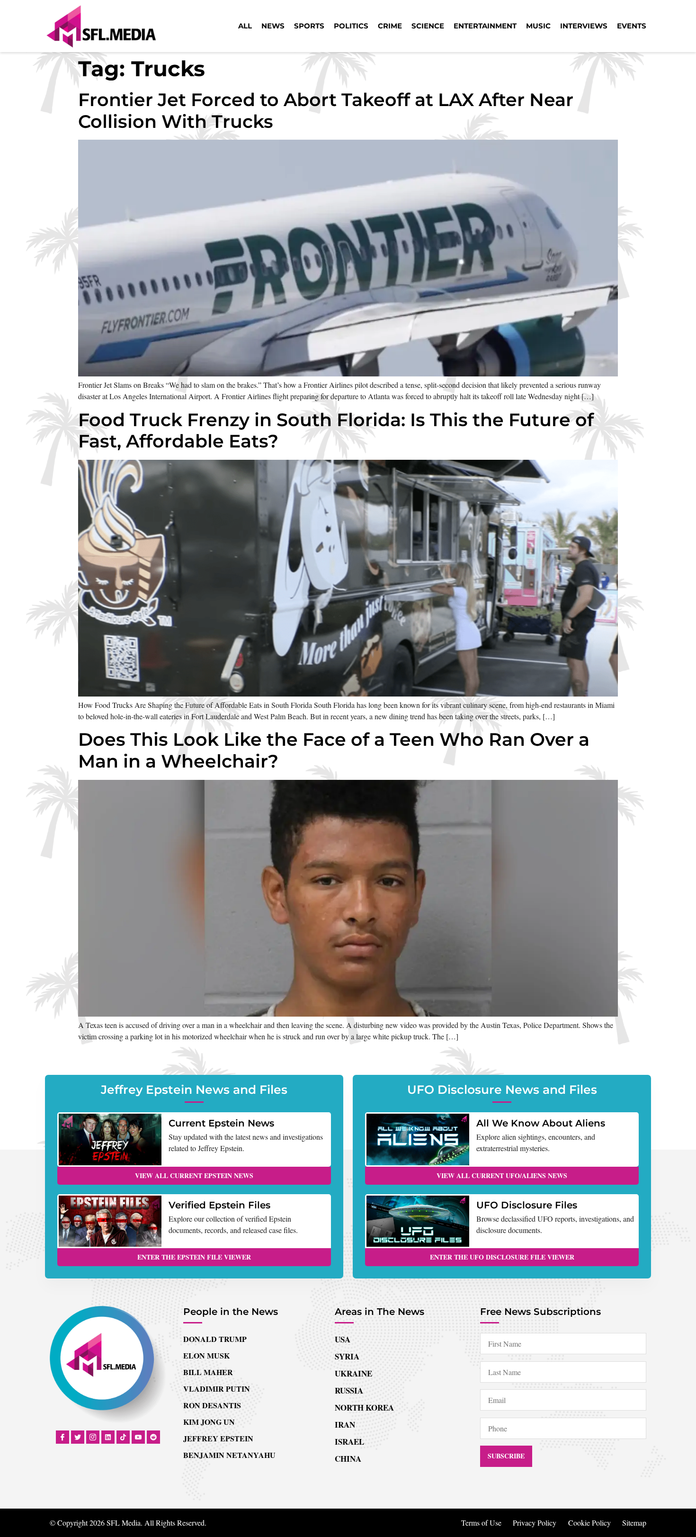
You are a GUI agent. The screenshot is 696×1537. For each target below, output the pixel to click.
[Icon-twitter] (77, 1437)
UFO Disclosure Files (526, 1205)
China (348, 1459)
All (245, 25)
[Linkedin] (108, 1437)
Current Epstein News (221, 1123)
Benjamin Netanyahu (229, 1454)
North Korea (364, 1407)
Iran (345, 1424)
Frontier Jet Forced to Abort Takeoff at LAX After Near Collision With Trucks (325, 111)
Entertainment (485, 25)
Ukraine (353, 1373)
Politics (351, 25)
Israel (349, 1442)
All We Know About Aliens (540, 1123)
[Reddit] (153, 1437)
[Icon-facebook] (62, 1437)
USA (342, 1339)
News (273, 25)
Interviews (583, 25)
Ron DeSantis (212, 1405)
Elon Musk (206, 1355)
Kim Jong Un (209, 1421)
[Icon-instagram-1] (92, 1437)
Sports (309, 25)
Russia (349, 1390)
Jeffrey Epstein (218, 1438)
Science (427, 25)
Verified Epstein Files (219, 1205)
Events (631, 25)
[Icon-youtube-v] (138, 1437)
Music (538, 25)
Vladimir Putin (216, 1388)
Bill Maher (208, 1372)
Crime (390, 25)
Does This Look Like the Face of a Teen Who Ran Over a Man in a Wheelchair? (333, 750)
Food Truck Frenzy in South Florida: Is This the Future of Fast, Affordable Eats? (336, 431)
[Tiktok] (123, 1437)
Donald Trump (215, 1338)
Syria (347, 1356)
